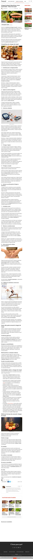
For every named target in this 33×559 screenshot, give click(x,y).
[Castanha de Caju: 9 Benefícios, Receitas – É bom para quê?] (5, 502)
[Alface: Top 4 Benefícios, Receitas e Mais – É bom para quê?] (18, 509)
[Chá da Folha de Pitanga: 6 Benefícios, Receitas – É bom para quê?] (28, 18)
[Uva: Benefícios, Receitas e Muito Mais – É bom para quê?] (12, 509)
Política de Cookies (12, 551)
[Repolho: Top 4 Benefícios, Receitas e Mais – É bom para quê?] (12, 502)
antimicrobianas (10, 403)
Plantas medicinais (11, 1)
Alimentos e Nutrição (19, 1)
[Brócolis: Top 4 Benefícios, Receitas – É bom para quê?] (18, 502)
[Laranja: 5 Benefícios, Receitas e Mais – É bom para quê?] (5, 509)
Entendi (15, 558)
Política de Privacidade (20, 551)
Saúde (26, 8)
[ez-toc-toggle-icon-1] (10, 25)
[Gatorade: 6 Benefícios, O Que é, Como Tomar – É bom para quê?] (28, 10)
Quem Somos (5, 551)
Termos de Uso (27, 551)
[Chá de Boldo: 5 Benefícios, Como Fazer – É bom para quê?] (28, 25)
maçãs (4, 382)
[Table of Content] (11, 24)
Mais (25, 1)
